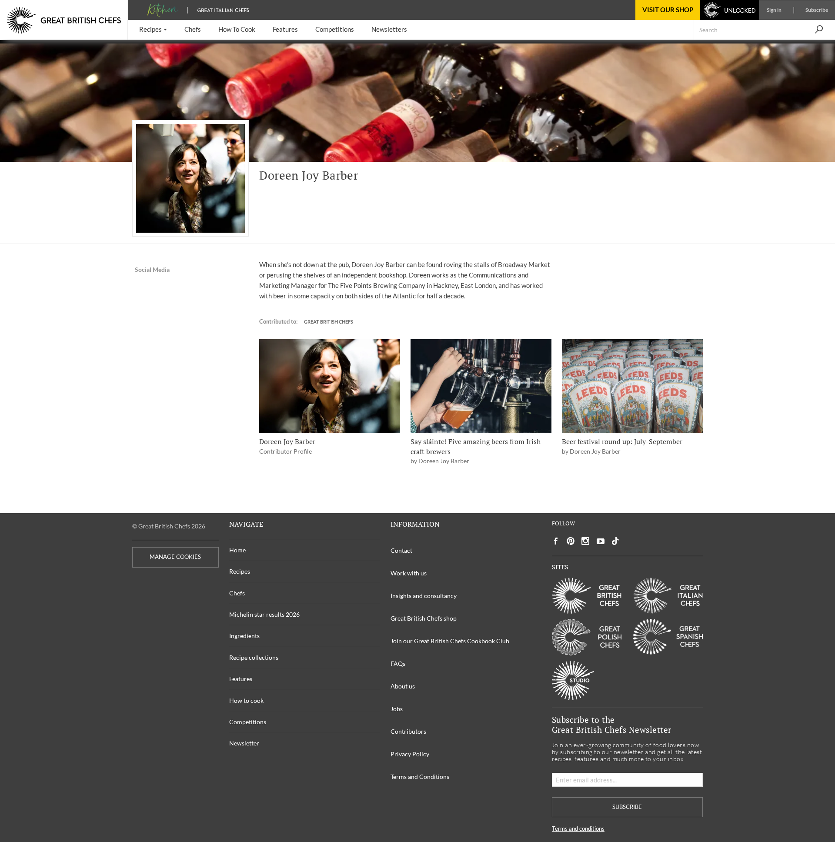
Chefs (237, 593)
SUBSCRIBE (627, 807)
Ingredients (244, 635)
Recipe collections (253, 657)
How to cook (246, 700)
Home (237, 550)
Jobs (397, 708)
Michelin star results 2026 (264, 614)
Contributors (408, 731)
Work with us (409, 573)
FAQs (398, 663)
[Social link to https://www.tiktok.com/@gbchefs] (615, 541)
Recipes (239, 571)
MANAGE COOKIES (175, 557)
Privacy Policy (410, 754)
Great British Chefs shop (424, 618)
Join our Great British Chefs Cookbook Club (450, 641)
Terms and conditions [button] (578, 829)
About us (403, 686)
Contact (401, 550)
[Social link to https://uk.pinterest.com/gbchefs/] (570, 541)
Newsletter (244, 743)
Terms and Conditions (420, 776)
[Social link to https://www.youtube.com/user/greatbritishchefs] (601, 541)
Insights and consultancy (424, 595)
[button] (153, 30)
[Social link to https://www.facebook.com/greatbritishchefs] (556, 541)
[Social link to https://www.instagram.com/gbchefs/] (585, 541)
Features (240, 678)
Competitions (247, 721)
